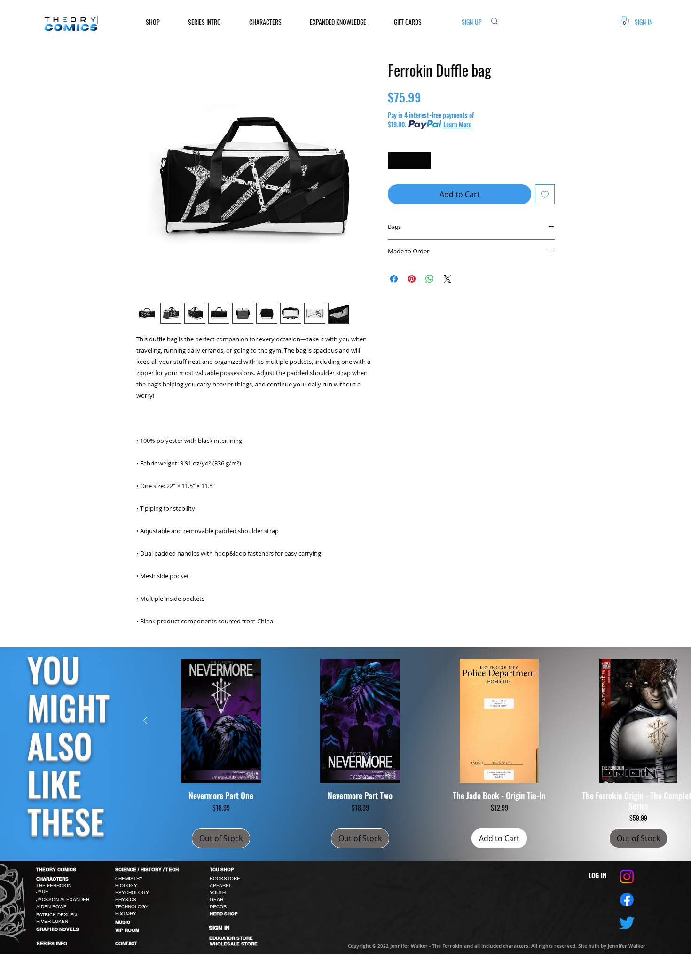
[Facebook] (627, 899)
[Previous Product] (145, 720)
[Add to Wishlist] (545, 194)
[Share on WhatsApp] (429, 278)
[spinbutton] (409, 160)
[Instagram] (627, 876)
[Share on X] (447, 278)
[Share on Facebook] (394, 278)
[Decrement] (395, 160)
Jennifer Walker (626, 946)
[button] (160, 21)
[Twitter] (627, 923)
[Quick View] (221, 721)
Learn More (457, 124)
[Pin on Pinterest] (411, 278)
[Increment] (424, 160)
